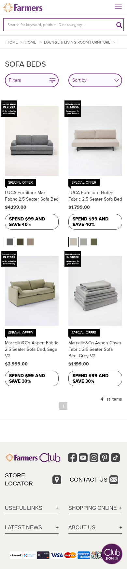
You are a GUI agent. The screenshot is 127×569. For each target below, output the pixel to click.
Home (12, 42)
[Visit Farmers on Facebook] (72, 457)
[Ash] (10, 242)
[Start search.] (119, 24)
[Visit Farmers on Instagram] (94, 457)
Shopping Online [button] (92, 508)
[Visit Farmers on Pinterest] (104, 457)
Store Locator (19, 479)
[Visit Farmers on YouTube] (83, 457)
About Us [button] (81, 527)
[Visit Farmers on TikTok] (115, 457)
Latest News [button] (23, 527)
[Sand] (30, 242)
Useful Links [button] (23, 508)
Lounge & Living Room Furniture (77, 42)
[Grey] (83, 242)
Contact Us (88, 479)
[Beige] (73, 242)
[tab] (32, 508)
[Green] (20, 242)
